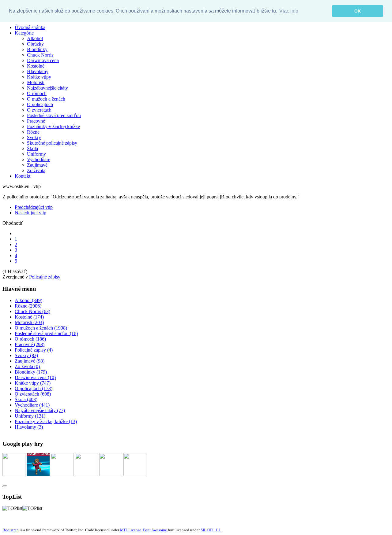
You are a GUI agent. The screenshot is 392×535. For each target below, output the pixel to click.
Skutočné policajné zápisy (52, 143)
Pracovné (36, 121)
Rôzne (33, 132)
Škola (32, 148)
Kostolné (35, 65)
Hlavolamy (37, 71)
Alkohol (35, 38)
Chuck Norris (40, 54)
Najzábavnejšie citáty (47, 87)
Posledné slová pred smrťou (54, 115)
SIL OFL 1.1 (211, 530)
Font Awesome (155, 530)
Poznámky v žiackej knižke (53, 126)
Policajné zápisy (44, 276)
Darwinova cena (43, 60)
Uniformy (36, 154)
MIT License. (131, 530)
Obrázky (35, 43)
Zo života (36, 170)
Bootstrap (10, 530)
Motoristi (35, 82)
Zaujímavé (37, 165)
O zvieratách (39, 110)
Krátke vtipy (39, 76)
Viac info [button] (288, 10)
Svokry (34, 137)
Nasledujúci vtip (30, 212)
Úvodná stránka (30, 27)
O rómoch (37, 93)
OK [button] (357, 11)
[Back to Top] (4, 486)
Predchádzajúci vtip (34, 207)
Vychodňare (38, 159)
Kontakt (22, 176)
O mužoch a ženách (46, 98)
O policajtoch (40, 104)
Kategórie (24, 32)
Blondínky (37, 49)
